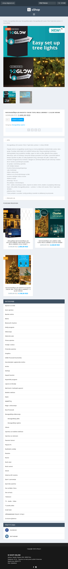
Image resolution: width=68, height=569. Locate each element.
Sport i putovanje (10, 479)
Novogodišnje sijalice (27, 21)
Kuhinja (7, 371)
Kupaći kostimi (9, 375)
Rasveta (7, 453)
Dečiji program (9, 327)
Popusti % (8, 445)
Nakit (7, 397)
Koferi (7, 366)
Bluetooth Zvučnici (11, 323)
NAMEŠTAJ (8, 401)
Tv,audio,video (9, 505)
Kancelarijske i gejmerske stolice (15, 362)
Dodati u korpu (17, 119)
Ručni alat (8, 462)
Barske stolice (9, 314)
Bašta (7, 318)
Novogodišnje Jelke (13, 418)
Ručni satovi (9, 466)
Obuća (7, 427)
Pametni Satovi (10, 440)
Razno (7, 458)
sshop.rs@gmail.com (8, 3)
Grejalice (7, 353)
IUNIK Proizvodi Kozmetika (13, 358)
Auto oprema (9, 310)
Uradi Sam (8, 510)
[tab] (34, 140)
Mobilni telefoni (10, 392)
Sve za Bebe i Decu (10, 488)
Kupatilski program (11, 379)
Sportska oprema (10, 484)
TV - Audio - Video (10, 501)
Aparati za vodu (10, 305)
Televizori (8, 497)
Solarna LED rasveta (11, 475)
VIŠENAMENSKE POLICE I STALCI (14, 514)
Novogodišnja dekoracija (14, 21)
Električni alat (9, 336)
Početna (5, 21)
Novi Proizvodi (9, 410)
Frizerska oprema (10, 349)
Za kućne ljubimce (10, 518)
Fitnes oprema (9, 340)
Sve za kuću (8, 492)
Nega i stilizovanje (11, 405)
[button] (61, 28)
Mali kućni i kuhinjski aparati (14, 388)
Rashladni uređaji (10, 449)
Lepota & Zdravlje (10, 384)
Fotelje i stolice (9, 345)
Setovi (7, 471)
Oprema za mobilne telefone (14, 431)
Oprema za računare (11, 436)
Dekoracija (8, 332)
